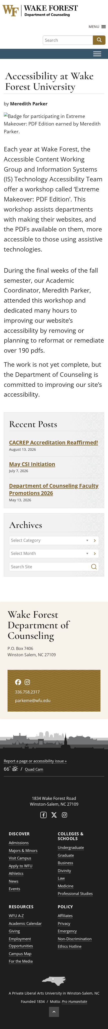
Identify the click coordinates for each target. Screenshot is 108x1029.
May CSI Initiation (32, 464)
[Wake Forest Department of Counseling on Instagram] (27, 682)
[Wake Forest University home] (54, 788)
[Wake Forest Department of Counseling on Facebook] (18, 682)
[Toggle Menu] (97, 54)
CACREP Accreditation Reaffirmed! (53, 442)
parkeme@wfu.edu (32, 700)
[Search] (94, 566)
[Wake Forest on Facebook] (43, 816)
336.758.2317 (27, 692)
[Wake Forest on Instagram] (64, 816)
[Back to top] (54, 1012)
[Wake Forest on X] (54, 816)
